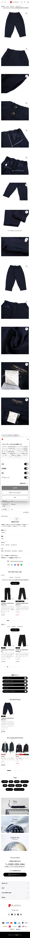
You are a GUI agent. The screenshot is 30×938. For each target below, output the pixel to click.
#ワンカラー (14, 550)
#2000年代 (11, 785)
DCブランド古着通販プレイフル (16, 934)
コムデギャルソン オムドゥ (15, 691)
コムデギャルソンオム (15, 681)
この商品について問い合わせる (10, 555)
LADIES (3, 754)
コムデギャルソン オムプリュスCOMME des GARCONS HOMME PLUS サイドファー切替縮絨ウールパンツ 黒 (7, 609)
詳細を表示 (23, 483)
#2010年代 (18, 785)
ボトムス (7, 544)
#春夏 (5, 785)
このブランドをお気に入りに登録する (10, 435)
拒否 (15, 497)
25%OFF (26, 754)
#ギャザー (20, 550)
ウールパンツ (14, 544)
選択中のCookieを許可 (15, 492)
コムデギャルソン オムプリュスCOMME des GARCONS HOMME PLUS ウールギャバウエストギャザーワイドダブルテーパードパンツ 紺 (7, 724)
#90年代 (16, 781)
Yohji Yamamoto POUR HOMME (7, 650)
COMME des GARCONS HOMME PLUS (7, 604)
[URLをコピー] (8, 564)
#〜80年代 (4, 781)
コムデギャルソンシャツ (15, 684)
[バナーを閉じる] (27, 439)
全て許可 (15, 488)
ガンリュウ (15, 688)
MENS (3, 601)
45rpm (2, 756)
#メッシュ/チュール (19, 789)
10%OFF (22, 601)
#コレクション (24, 781)
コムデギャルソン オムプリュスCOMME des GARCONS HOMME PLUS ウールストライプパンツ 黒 (22, 609)
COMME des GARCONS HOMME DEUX (22, 650)
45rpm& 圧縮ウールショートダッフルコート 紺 (22, 758)
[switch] (26, 468)
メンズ (2, 544)
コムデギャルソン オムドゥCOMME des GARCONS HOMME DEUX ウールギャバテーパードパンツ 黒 (22, 655)
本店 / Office (16, 910)
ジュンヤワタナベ (15, 678)
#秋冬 (2, 550)
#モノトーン (9, 789)
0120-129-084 (16, 864)
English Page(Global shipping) (16, 561)
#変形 (25, 785)
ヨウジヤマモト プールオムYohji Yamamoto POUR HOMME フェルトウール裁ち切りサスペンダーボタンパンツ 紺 (7, 655)
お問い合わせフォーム (16, 874)
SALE (22, 754)
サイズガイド (26, 512)
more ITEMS (14, 583)
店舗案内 (11, 557)
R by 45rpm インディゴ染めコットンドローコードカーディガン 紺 (7, 759)
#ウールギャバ (8, 550)
